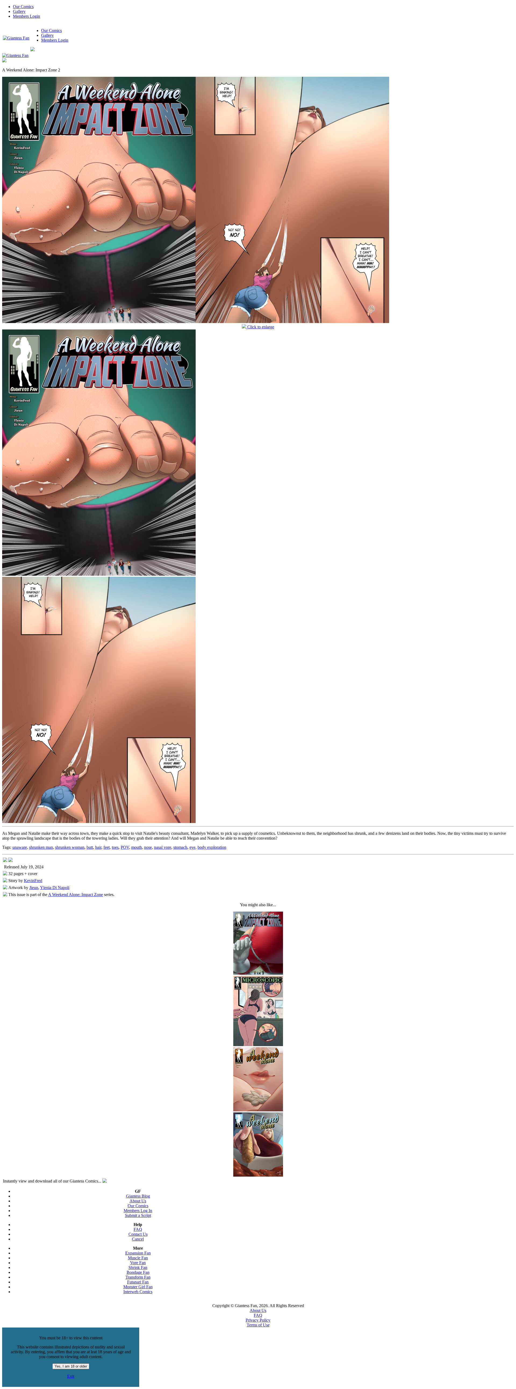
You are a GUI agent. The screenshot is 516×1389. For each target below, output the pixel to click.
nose (148, 847)
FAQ (138, 1229)
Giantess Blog (138, 1196)
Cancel (138, 1239)
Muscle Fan (138, 1258)
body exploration (212, 847)
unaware (19, 847)
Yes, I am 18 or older (71, 1366)
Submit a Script (138, 1215)
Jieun (33, 887)
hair (98, 847)
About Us (138, 1201)
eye (192, 847)
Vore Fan (138, 1262)
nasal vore (162, 847)
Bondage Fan (138, 1272)
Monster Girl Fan (138, 1287)
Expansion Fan (138, 1253)
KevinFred (33, 880)
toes (115, 847)
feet (106, 847)
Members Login (26, 16)
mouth (136, 847)
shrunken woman (69, 847)
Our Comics (23, 6)
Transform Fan (138, 1277)
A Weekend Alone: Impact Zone (75, 894)
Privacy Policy (258, 1320)
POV (125, 847)
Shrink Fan (137, 1267)
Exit (70, 1376)
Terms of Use (258, 1325)
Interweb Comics (137, 1291)
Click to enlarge (260, 327)
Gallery (19, 11)
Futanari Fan (138, 1282)
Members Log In (138, 1210)
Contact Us (138, 1234)
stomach (180, 847)
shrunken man (41, 847)
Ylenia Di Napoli (54, 887)
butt (90, 847)
